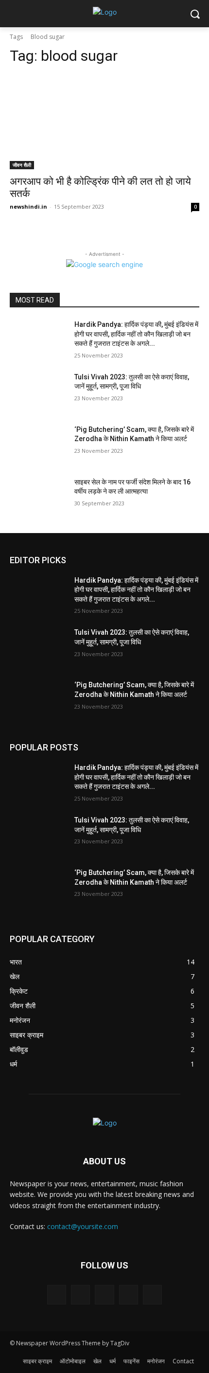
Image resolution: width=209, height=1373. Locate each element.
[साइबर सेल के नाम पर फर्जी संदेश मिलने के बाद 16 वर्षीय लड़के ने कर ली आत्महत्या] (38, 497)
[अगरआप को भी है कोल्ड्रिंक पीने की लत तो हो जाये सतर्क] (104, 121)
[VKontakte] (152, 1294)
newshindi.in (28, 206)
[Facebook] (80, 1294)
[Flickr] (104, 1294)
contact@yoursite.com (82, 1226)
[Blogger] (56, 1294)
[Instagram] (128, 1294)
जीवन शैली (22, 164)
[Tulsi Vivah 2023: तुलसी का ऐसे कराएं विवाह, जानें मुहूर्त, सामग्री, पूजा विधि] (38, 392)
